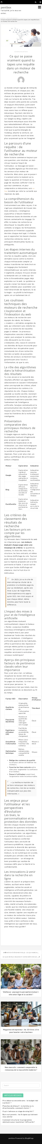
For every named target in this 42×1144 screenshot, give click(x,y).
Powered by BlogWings (24, 1138)
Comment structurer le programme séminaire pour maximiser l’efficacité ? (19, 1121)
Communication (21, 52)
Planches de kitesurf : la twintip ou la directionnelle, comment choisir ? (18, 1107)
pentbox (6, 7)
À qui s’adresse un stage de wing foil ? (18, 1111)
